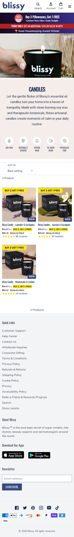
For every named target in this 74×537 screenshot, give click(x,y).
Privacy (7, 386)
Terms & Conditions (14, 358)
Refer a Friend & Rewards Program (24, 397)
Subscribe (12, 487)
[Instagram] (41, 508)
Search (6, 402)
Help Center (9, 336)
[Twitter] (25, 508)
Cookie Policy (10, 380)
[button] (38, 6)
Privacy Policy (11, 364)
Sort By (12, 165)
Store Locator (10, 408)
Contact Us (9, 341)
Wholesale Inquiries (14, 347)
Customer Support (14, 330)
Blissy (31, 531)
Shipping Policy (12, 375)
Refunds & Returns (14, 369)
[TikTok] (57, 508)
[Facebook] (17, 508)
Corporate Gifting (13, 352)
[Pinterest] (33, 508)
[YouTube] (49, 508)
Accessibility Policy (14, 391)
